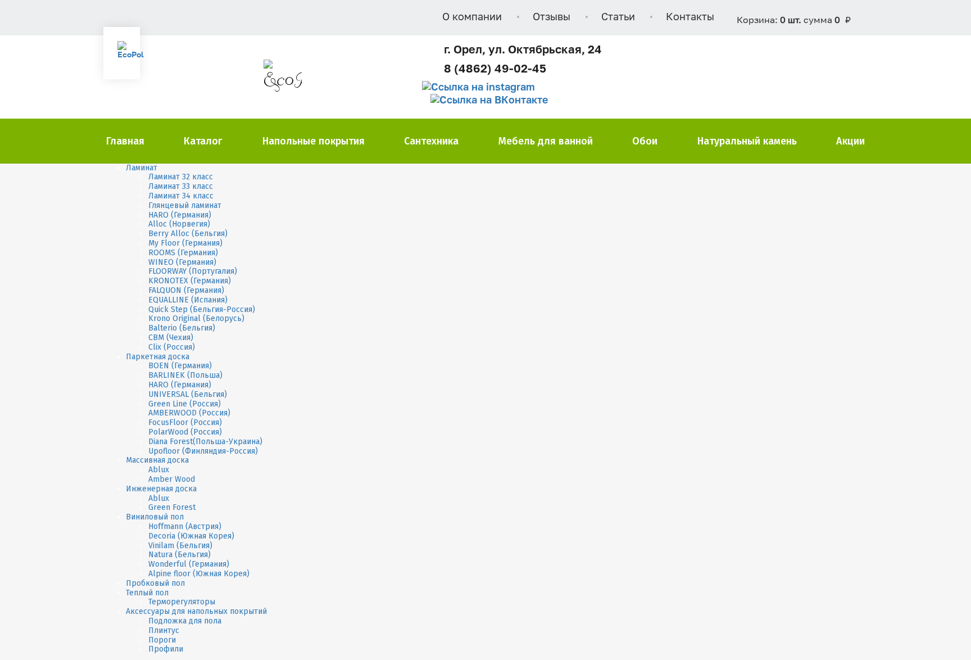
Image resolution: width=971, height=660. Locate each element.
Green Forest (172, 507)
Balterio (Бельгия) (181, 328)
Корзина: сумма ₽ (794, 20)
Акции (850, 141)
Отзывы (551, 17)
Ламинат (141, 168)
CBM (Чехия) (170, 337)
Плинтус (163, 630)
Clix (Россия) (171, 347)
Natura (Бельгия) (179, 554)
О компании (472, 17)
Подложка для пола (184, 621)
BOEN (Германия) (180, 365)
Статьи (618, 17)
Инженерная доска (161, 489)
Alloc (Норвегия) (179, 224)
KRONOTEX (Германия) (189, 281)
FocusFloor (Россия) (185, 422)
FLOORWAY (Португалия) (192, 271)
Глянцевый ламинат (184, 205)
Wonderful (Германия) (188, 564)
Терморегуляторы (181, 602)
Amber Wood (171, 479)
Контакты (690, 17)
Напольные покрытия (313, 141)
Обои (644, 141)
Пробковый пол (155, 583)
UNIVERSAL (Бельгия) (187, 394)
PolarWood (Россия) (185, 432)
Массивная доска (157, 460)
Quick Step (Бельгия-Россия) (201, 309)
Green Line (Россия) (184, 404)
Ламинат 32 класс (180, 177)
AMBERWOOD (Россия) (189, 413)
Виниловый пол (155, 517)
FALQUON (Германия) (186, 290)
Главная (125, 141)
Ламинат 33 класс (180, 186)
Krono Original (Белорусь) (196, 318)
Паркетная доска (157, 356)
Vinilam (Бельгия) (180, 545)
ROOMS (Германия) (183, 252)
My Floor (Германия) (185, 243)
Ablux (158, 469)
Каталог (203, 141)
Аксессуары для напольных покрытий (196, 611)
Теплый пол (147, 593)
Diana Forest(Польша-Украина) (205, 441)
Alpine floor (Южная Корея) (198, 573)
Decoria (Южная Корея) (191, 536)
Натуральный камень (747, 141)
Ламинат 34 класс (181, 196)
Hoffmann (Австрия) (184, 526)
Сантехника (431, 141)
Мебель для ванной (545, 141)
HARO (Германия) (179, 215)
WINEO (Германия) (182, 262)
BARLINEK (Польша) (185, 375)
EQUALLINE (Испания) (188, 300)
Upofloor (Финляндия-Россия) (203, 451)
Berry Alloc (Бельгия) (188, 233)
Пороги (162, 640)
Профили (165, 649)
